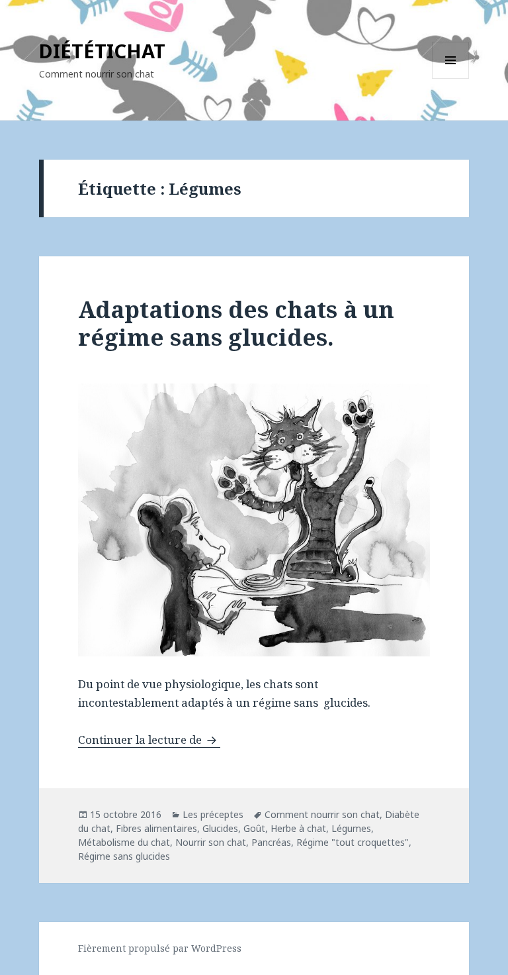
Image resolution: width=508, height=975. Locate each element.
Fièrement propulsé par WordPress (159, 948)
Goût (254, 828)
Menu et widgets (451, 78)
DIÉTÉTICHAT (102, 51)
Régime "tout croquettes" (352, 842)
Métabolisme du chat (124, 842)
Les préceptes (213, 814)
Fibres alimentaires (156, 828)
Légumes (351, 828)
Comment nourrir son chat (322, 814)
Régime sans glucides (124, 856)
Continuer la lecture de (149, 739)
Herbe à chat (298, 828)
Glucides (220, 828)
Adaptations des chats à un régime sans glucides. (236, 322)
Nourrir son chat (210, 842)
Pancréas (271, 842)
